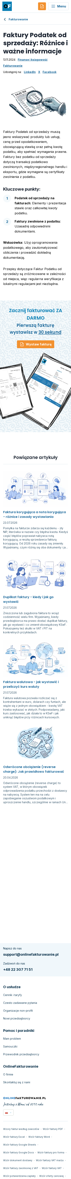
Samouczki (10, 1046)
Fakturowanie (18, 19)
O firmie (8, 1074)
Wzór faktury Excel (14, 1136)
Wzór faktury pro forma (50, 1152)
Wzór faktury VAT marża (50, 1160)
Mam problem (12, 1038)
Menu (61, 6)
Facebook (49, 72)
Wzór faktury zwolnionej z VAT (20, 1168)
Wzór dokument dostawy (17, 1160)
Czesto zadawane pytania (20, 1002)
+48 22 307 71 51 (18, 969)
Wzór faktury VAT (52, 1168)
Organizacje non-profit (18, 1010)
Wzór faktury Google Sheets (19, 1144)
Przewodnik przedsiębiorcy (21, 1054)
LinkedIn (30, 72)
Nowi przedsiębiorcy (16, 1018)
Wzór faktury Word (39, 1136)
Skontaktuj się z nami (16, 1082)
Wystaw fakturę (39, 344)
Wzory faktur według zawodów (21, 1129)
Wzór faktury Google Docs (18, 1152)
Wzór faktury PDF (53, 1129)
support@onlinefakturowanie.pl (31, 954)
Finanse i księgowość (33, 59)
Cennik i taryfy (12, 995)
